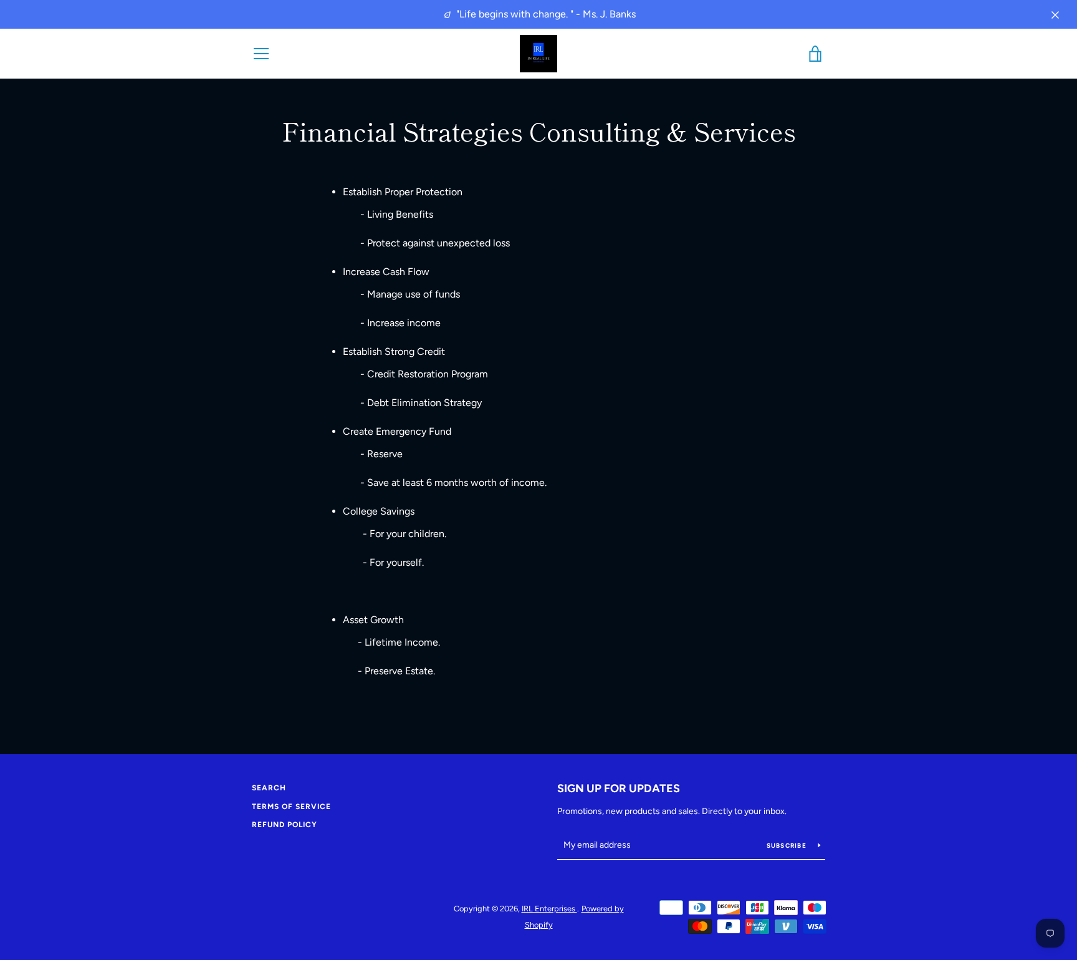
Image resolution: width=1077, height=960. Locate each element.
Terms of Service (291, 806)
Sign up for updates (618, 788)
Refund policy (284, 824)
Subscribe (788, 845)
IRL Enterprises (549, 908)
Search (269, 787)
